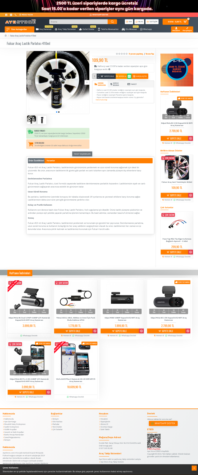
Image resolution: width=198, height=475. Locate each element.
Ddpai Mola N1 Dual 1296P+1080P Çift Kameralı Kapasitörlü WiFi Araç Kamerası (29, 319)
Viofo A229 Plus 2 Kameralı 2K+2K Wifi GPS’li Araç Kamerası (75, 380)
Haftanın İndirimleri (19, 273)
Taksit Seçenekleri (82, 154)
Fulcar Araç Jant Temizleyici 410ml (177, 182)
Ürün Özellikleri (36, 160)
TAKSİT (134, 84)
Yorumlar (51, 160)
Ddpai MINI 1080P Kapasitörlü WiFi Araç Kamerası (122, 319)
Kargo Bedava (116, 84)
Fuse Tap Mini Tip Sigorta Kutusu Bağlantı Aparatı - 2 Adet (177, 240)
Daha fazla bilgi (101, 100)
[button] (28, 82)
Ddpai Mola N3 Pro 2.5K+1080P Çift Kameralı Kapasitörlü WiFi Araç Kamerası (29, 380)
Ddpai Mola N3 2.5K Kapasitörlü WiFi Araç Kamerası (177, 124)
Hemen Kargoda (102, 84)
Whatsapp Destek (165, 423)
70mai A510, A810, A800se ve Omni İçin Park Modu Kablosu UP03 (75, 319)
